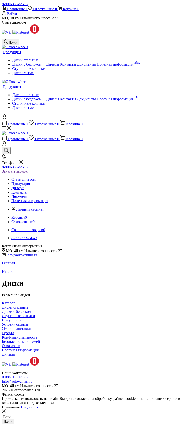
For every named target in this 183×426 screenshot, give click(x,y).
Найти (8, 421)
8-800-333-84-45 (15, 4)
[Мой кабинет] (4, 118)
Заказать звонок (15, 171)
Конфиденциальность (19, 337)
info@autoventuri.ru (22, 255)
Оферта (8, 333)
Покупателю (12, 320)
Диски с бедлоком (16, 312)
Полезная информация (20, 350)
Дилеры (8, 354)
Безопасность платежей (21, 341)
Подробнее (30, 407)
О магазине (11, 346)
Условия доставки (16, 329)
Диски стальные (15, 307)
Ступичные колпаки (18, 316)
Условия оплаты (15, 324)
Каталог (8, 303)
